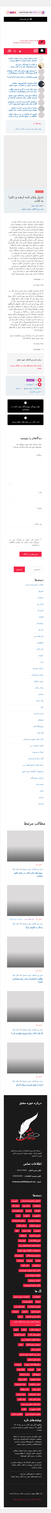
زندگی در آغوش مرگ (34, 927)
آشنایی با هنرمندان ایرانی (34, 585)
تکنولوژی (40, 643)
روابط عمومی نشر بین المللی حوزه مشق (27, 1323)
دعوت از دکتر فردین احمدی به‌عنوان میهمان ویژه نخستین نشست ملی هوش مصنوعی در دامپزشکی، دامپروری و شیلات (23, 109)
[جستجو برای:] (33, 569)
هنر (38, 1369)
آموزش (40, 591)
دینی (41, 662)
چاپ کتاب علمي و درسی (31, 1404)
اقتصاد (41, 617)
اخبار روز (40, 604)
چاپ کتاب (39, 649)
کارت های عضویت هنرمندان (33, 739)
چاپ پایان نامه (34, 1399)
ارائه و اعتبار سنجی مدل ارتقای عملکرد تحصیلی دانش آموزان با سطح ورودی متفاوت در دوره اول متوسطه (22, 59)
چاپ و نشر (21, 1394)
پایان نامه (21, 1369)
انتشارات (29, 384)
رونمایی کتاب (35, 1330)
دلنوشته (15, 1312)
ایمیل (39, 508)
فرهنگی (40, 720)
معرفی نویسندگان (36, 778)
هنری (41, 791)
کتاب (24, 1409)
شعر (17, 388)
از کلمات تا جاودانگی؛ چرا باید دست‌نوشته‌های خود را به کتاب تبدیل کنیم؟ (24, 66)
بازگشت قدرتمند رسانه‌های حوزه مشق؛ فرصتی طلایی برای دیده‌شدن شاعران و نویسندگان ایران (22, 97)
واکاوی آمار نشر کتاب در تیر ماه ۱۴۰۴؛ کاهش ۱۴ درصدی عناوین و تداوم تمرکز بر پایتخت (26, 1427)
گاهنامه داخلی (17, 1414)
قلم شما (40, 733)
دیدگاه (39, 455)
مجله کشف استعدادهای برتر (33, 765)
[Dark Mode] (20, 51)
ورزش (41, 797)
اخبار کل (39, 192)
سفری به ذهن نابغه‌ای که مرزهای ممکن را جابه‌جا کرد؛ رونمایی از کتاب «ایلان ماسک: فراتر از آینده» (26, 1464)
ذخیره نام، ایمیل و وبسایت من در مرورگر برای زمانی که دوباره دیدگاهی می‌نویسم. (24, 542)
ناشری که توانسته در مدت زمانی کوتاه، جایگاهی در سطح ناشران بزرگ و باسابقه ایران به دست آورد (22, 115)
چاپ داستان (24, 1374)
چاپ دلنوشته (35, 1379)
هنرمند (30, 1369)
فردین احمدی (35, 392)
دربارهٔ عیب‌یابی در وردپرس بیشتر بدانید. (27, 1499)
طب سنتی (39, 701)
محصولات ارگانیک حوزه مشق (32, 771)
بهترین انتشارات (34, 1307)
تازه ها (41, 630)
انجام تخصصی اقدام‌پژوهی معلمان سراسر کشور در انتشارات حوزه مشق (23, 84)
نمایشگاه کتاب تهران (32, 1365)
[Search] (14, 51)
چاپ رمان (22, 1379)
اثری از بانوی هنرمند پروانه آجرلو (29, 1085)
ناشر (21, 1345)
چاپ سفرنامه (20, 1384)
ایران (38, 1302)
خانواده (40, 655)
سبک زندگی (39, 688)
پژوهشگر (36, 1374)
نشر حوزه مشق (34, 1359)
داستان (24, 1312)
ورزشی (40, 804)
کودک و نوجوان (37, 752)
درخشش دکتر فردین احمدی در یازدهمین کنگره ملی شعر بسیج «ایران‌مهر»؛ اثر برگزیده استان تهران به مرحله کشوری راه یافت (22, 103)
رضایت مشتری (38, 668)
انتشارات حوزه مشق (25, 29)
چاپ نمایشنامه (34, 1394)
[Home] (42, 50)
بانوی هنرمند (27, 1302)
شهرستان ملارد (34, 1335)
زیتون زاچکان (38, 681)
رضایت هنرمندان (37, 675)
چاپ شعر (36, 1389)
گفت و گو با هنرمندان (35, 758)
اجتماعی (40, 598)
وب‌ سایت (38, 524)
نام (40, 492)
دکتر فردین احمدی (33, 1317)
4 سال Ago (17, 1081)
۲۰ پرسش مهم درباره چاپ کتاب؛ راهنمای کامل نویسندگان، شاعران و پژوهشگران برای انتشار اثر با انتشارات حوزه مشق (22, 72)
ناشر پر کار (36, 1350)
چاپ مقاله (24, 1389)
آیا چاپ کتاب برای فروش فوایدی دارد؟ (27, 1033)
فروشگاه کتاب (38, 726)
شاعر (24, 1330)
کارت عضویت (35, 1409)
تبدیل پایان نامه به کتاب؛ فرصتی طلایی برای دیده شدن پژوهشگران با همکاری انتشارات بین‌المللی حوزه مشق (23, 90)
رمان (20, 1317)
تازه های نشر (38, 636)
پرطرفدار (40, 623)
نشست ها (39, 784)
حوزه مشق (36, 1312)
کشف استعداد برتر (36, 746)
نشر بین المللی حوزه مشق (32, 209)
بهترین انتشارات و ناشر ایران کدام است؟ (22, 77)
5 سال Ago (37, 206)
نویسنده (18, 1365)
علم (42, 707)
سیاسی (40, 694)
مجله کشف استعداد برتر (31, 1340)
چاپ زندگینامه (34, 1384)
